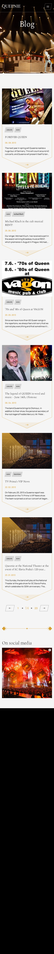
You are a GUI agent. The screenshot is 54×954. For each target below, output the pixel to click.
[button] (2, 673)
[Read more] (27, 128)
